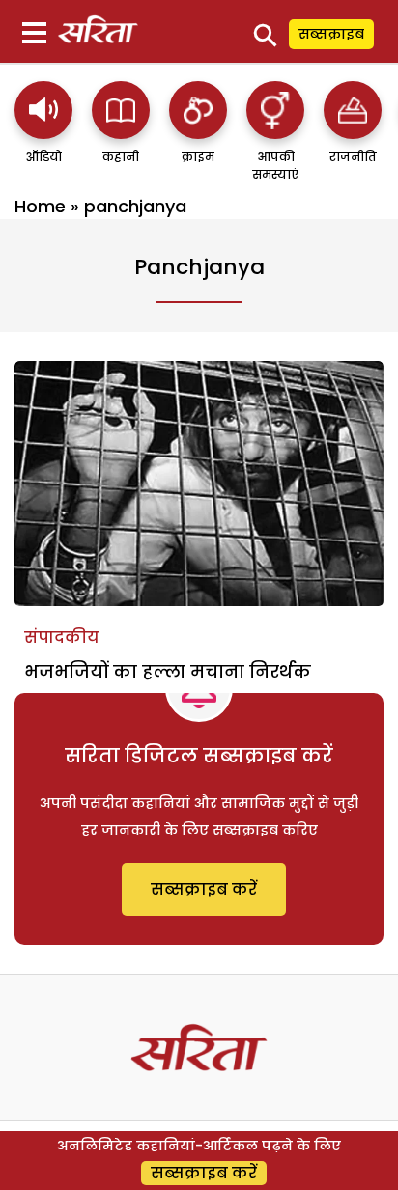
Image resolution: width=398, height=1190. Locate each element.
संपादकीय (62, 637)
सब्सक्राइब (331, 33)
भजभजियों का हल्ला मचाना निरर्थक (167, 671)
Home (40, 206)
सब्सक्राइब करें (204, 889)
